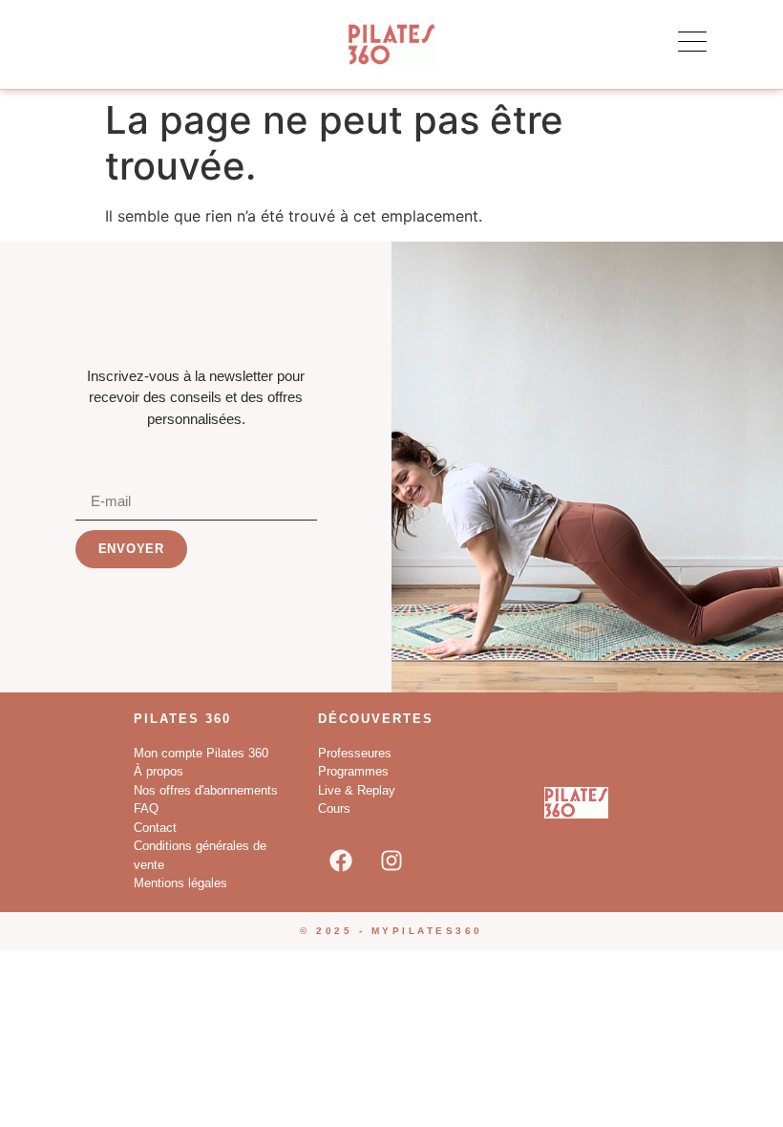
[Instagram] (391, 860)
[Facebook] (341, 860)
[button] (692, 42)
